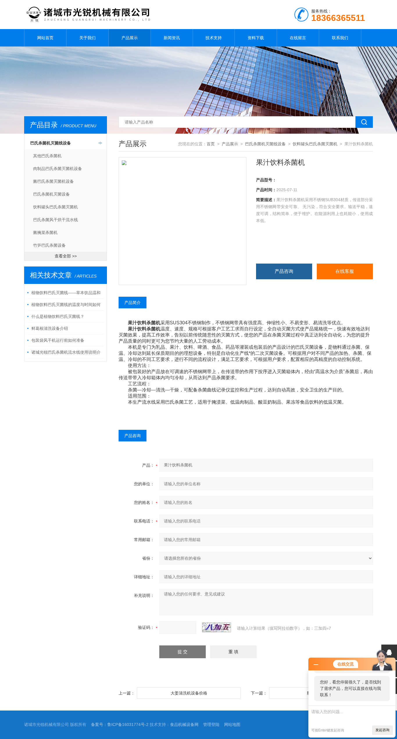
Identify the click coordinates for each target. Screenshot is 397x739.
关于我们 (87, 37)
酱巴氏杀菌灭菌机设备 (53, 181)
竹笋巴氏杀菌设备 (49, 245)
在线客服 (344, 271)
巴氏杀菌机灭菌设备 (51, 194)
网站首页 (45, 37)
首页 (211, 144)
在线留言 (298, 37)
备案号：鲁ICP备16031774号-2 (120, 724)
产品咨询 (284, 271)
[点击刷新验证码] (216, 627)
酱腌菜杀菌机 (45, 232)
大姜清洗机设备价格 (189, 693)
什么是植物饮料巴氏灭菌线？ (57, 316)
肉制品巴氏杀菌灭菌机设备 (57, 168)
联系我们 (340, 37)
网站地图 (232, 724)
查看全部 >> (66, 256)
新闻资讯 (172, 37)
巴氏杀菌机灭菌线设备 (50, 143)
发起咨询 (382, 730)
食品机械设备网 (184, 724)
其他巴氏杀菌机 (47, 155)
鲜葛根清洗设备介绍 (49, 328)
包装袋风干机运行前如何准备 (57, 340)
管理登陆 (211, 724)
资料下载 (256, 37)
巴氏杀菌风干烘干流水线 (55, 219)
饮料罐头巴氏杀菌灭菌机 (55, 207)
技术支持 (213, 37)
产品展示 (129, 37)
